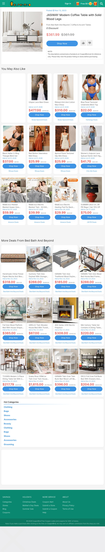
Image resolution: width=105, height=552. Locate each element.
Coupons (6, 512)
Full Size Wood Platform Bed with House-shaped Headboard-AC (13, 327)
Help (44, 512)
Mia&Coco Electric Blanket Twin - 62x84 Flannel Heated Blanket (38, 207)
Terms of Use (68, 509)
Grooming (9, 444)
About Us (66, 502)
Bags (6, 411)
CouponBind (51, 524)
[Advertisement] (13, 98)
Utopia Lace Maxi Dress (39, 102)
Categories (7, 502)
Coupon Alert (48, 502)
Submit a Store (49, 505)
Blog (4, 509)
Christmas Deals (29, 502)
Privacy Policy (68, 505)
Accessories (10, 419)
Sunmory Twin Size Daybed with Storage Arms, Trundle (38, 276)
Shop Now (62, 43)
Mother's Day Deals (31, 505)
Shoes (7, 415)
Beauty (7, 423)
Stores (5, 505)
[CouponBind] (22, 3)
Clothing (8, 407)
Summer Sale (28, 509)
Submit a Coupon (50, 509)
